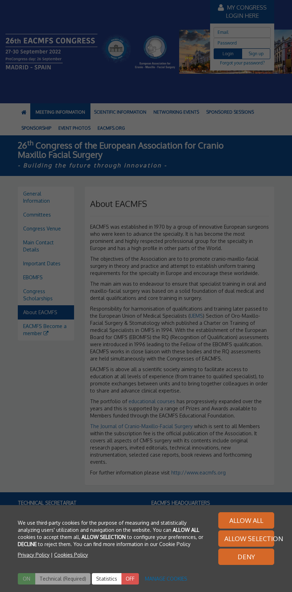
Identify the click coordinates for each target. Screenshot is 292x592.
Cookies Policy (71, 555)
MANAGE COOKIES (166, 579)
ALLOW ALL (246, 520)
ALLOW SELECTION (249, 538)
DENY (246, 557)
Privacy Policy (33, 555)
